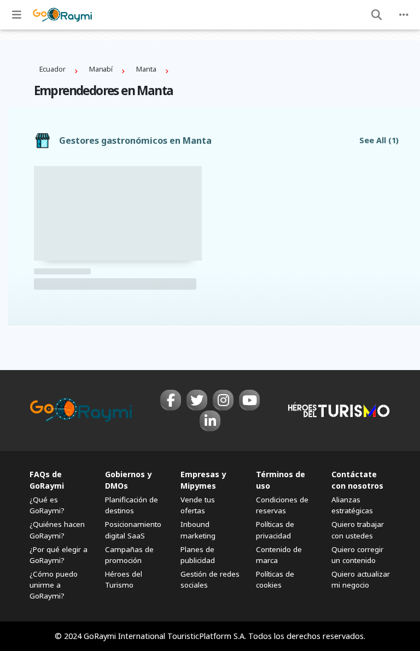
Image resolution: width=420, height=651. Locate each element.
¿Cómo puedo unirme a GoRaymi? (54, 585)
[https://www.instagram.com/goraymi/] (223, 400)
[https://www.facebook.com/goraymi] (170, 400)
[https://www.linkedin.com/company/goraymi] (210, 420)
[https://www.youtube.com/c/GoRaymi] (249, 400)
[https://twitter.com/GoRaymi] (196, 400)
